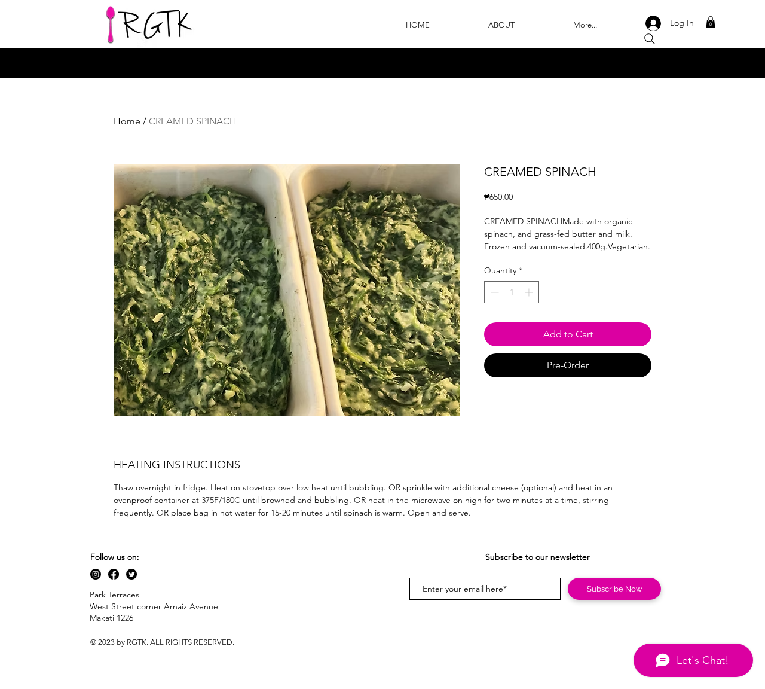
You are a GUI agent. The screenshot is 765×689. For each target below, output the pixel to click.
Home (127, 121)
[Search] (649, 38)
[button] (710, 22)
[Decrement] (493, 292)
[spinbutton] (511, 292)
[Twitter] (131, 574)
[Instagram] (95, 574)
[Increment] (529, 292)
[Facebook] (113, 574)
